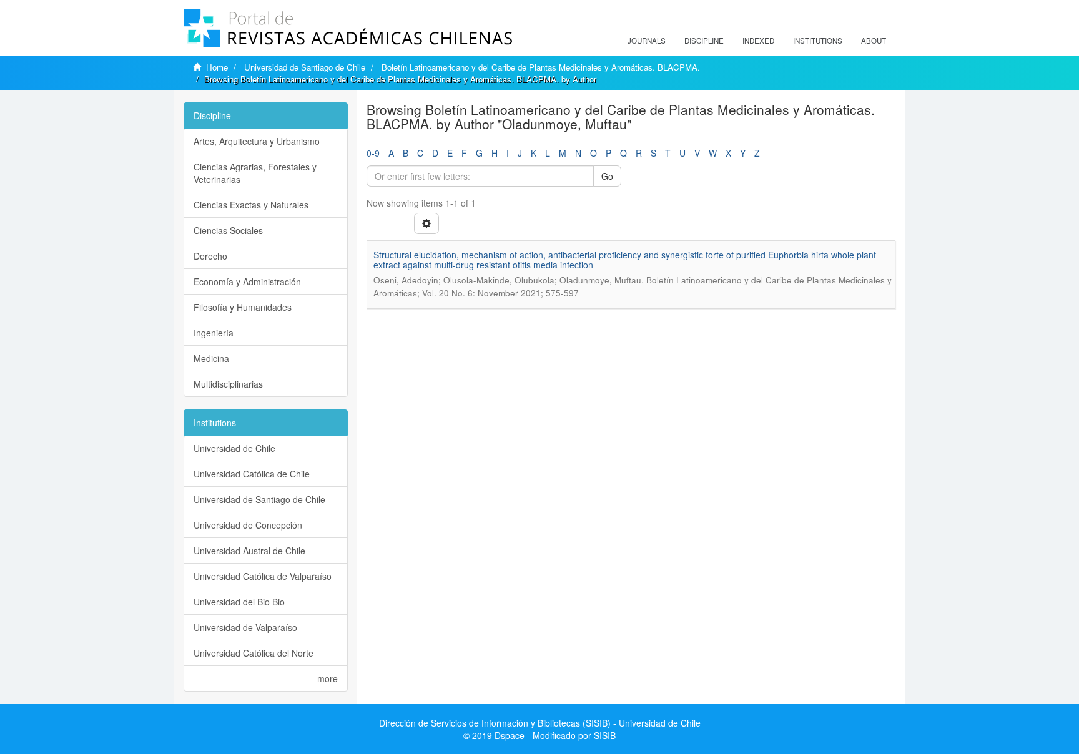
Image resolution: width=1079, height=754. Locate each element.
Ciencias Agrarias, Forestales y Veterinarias (255, 172)
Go (607, 176)
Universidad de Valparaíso (245, 627)
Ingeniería (214, 332)
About (873, 41)
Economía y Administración (247, 281)
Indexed (758, 41)
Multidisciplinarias (228, 384)
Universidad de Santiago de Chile (304, 67)
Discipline (704, 41)
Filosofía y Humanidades (243, 307)
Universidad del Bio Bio (239, 601)
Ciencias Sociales (228, 230)
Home (217, 67)
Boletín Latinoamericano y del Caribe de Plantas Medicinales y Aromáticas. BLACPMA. (541, 67)
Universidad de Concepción (248, 525)
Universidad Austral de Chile (249, 550)
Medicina (211, 358)
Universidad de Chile (234, 448)
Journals (647, 41)
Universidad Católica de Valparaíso (263, 576)
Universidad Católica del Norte (253, 653)
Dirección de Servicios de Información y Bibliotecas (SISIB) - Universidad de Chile (540, 723)
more (327, 678)
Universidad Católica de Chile (252, 474)
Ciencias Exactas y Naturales (251, 204)
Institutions (817, 41)
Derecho (210, 256)
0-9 (373, 153)
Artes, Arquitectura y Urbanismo (257, 141)
